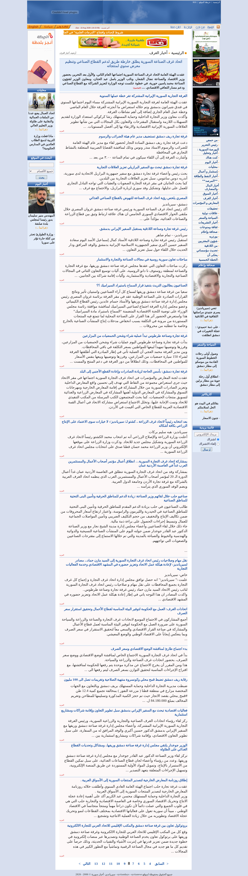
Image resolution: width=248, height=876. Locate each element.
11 (111, 864)
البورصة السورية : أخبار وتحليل (208, 151)
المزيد (61, 131)
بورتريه (213, 236)
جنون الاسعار (210, 418)
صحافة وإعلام (209, 231)
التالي (86, 864)
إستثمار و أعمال (208, 171)
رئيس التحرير (210, 144)
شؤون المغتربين (208, 241)
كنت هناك (212, 157)
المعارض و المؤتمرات (206, 202)
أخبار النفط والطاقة (206, 176)
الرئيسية (216, 2)
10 (118, 864)
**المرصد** (210, 180)
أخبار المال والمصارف (212, 187)
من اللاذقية (211, 245)
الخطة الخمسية (208, 259)
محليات (213, 166)
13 (96, 864)
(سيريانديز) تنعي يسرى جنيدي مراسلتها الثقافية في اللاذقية (206, 312)
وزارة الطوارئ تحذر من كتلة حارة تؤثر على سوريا (42, 238)
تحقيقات (212, 208)
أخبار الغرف (210, 198)
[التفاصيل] (137, 88)
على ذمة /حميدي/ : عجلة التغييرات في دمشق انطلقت (207, 331)
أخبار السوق (210, 193)
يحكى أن (212, 255)
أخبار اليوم (211, 162)
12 (103, 864)
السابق (159, 864)
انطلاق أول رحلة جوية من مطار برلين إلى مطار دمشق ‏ (208, 380)
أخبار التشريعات (208, 222)
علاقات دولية (210, 213)
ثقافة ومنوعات (209, 227)
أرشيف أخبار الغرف (67, 53)
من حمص (212, 140)
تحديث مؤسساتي (207, 250)
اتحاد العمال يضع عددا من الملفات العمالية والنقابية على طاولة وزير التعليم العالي (41, 119)
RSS (194, 2)
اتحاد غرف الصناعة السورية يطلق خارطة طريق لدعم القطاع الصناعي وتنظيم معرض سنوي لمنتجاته (123, 63)
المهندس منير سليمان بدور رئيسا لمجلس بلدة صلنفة (41, 219)
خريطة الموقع (204, 2)
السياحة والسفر (208, 217)
